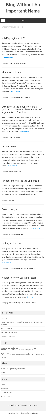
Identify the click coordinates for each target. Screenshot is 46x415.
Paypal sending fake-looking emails (20, 180)
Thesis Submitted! (11, 72)
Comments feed (6, 392)
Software (32, 268)
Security (16, 63)
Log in (3, 385)
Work (18, 137)
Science (33, 303)
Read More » (8, 57)
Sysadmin (23, 63)
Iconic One (11, 413)
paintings (12, 354)
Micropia (4, 318)
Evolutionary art (10, 209)
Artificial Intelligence (16, 97)
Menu (23, 20)
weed (5, 357)
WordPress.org (6, 396)
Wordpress (34, 413)
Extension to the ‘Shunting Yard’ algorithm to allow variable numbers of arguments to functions (22, 109)
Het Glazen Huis (6, 328)
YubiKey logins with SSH (14, 38)
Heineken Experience (8, 336)
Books (26, 268)
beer (20, 349)
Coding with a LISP (11, 243)
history (31, 349)
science (25, 354)
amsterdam (10, 349)
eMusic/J (27, 97)
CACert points (9, 146)
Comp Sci (12, 137)
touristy (32, 354)
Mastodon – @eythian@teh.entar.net (13, 369)
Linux (11, 63)
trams (38, 354)
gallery (27, 349)
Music (3, 372)
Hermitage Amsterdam (9, 332)
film (23, 349)
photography (19, 354)
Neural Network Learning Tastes (19, 277)
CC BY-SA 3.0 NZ (32, 405)
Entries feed (5, 388)
